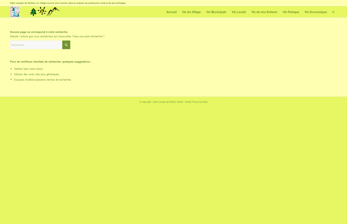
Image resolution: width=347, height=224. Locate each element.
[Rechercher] (333, 11)
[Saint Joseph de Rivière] (15, 11)
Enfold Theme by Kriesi (196, 101)
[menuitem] (171, 11)
